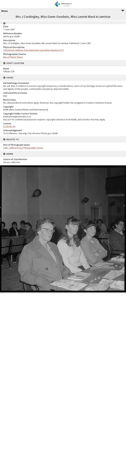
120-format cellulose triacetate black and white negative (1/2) (33, 50)
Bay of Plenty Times (13, 57)
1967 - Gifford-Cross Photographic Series (23, 147)
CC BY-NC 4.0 (9, 126)
